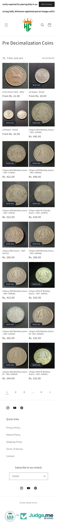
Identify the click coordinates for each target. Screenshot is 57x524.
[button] (6, 24)
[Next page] (49, 392)
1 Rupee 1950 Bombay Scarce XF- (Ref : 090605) (41, 332)
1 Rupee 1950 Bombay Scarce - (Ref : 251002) (14, 171)
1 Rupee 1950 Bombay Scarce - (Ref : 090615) (41, 171)
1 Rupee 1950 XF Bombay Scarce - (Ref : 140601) (39, 292)
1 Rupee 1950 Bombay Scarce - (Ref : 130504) (41, 130)
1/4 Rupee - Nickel (10, 129)
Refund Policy (13, 434)
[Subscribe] (44, 476)
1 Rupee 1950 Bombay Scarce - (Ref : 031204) (14, 332)
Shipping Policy (14, 441)
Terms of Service (14, 449)
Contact (10, 456)
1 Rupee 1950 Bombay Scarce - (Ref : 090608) (14, 292)
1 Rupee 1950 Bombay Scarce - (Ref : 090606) (41, 252)
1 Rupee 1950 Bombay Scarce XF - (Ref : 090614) (14, 373)
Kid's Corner (46, 4)
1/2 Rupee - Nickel (36, 92)
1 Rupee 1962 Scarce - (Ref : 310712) (14, 252)
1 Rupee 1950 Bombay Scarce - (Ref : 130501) (14, 211)
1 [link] (7, 392)
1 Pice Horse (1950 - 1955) (13, 92)
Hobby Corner (31, 503)
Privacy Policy (13, 427)
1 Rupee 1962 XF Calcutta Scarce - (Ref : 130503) (39, 211)
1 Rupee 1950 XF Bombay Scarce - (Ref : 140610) (39, 373)
